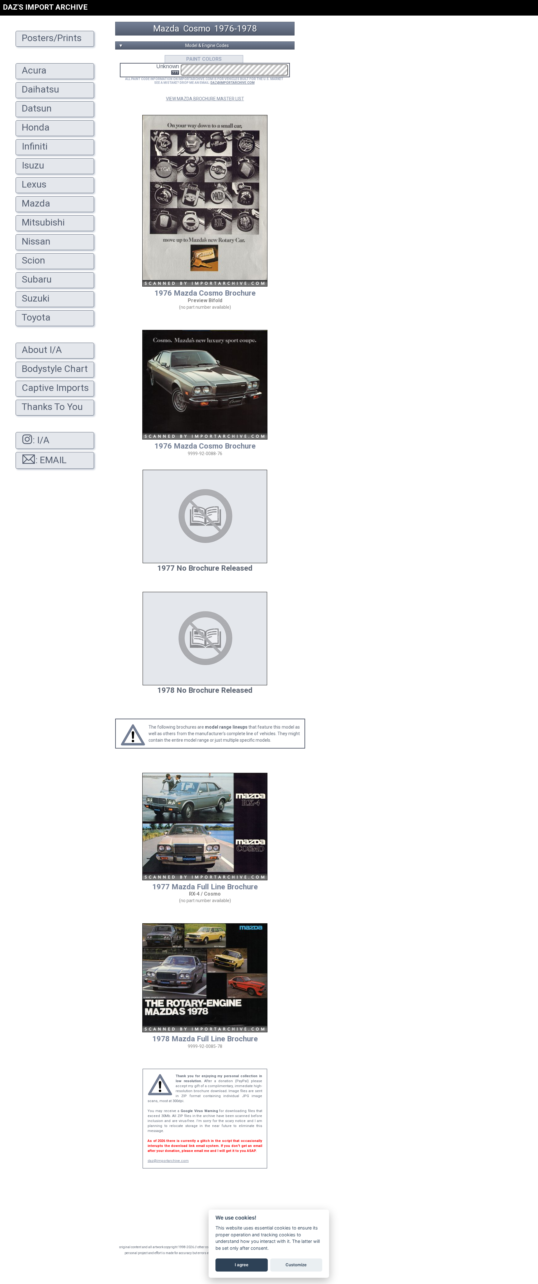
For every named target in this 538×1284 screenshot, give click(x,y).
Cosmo (196, 29)
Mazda (166, 29)
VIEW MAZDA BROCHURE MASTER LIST (205, 98)
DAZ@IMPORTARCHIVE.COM (232, 82)
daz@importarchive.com (168, 1161)
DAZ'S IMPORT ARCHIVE (45, 7)
